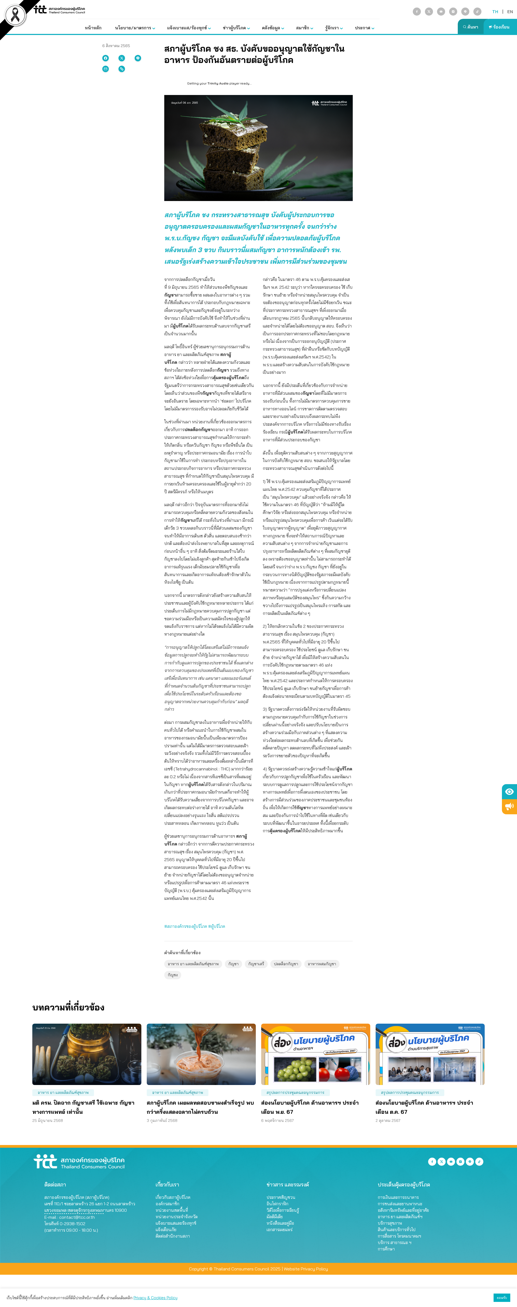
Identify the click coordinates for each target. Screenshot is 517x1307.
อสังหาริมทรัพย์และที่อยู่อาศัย (403, 1210)
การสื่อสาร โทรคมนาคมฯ (399, 1236)
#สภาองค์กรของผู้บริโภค (185, 926)
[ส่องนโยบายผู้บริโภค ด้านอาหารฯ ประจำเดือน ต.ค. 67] (430, 1054)
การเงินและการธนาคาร (398, 1197)
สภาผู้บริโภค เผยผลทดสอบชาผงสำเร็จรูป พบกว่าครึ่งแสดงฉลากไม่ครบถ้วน (200, 1107)
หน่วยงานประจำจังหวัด (177, 1216)
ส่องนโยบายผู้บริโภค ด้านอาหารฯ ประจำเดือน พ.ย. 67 (310, 1107)
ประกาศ (362, 27)
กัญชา (233, 963)
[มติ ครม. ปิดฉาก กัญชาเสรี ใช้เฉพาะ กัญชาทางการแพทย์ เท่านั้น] (86, 1054)
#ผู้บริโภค (216, 926)
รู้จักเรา (332, 27)
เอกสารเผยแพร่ (279, 1229)
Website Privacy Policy (306, 1268)
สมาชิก (302, 27)
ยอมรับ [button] (502, 1297)
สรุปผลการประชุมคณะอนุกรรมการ (295, 1092)
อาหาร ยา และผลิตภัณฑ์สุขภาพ (193, 963)
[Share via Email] (105, 69)
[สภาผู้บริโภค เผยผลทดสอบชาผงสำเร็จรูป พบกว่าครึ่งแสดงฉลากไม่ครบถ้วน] (201, 1054)
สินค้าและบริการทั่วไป (396, 1229)
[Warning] (509, 806)
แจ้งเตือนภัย (166, 1229)
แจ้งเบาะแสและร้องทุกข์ (176, 1223)
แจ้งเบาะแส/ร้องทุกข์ (187, 27)
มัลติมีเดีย (275, 1216)
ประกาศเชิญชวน (281, 1197)
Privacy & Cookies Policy (155, 1297)
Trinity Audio (218, 83)
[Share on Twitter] (121, 58)
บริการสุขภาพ (390, 1223)
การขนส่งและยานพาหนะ (400, 1203)
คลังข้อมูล (271, 27)
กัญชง (173, 975)
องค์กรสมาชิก (167, 1203)
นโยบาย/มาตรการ (133, 27)
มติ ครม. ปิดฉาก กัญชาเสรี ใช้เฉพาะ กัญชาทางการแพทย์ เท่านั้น (83, 1107)
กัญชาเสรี (256, 963)
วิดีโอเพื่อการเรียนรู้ (283, 1210)
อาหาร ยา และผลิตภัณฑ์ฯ (400, 1216)
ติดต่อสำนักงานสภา (173, 1236)
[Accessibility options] (509, 791)
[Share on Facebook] (105, 58)
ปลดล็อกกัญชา (286, 963)
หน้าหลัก (93, 27)
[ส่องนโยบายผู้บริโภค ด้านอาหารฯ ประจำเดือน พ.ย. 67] (315, 1054)
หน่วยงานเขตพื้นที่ (172, 1210)
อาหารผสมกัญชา (322, 963)
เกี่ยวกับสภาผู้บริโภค (173, 1197)
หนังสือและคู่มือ (280, 1223)
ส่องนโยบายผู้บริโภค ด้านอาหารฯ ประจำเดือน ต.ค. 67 (424, 1107)
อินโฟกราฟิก (277, 1203)
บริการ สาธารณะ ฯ (394, 1242)
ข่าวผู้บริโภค (234, 27)
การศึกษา (386, 1249)
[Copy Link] (121, 69)
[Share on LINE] (138, 58)
